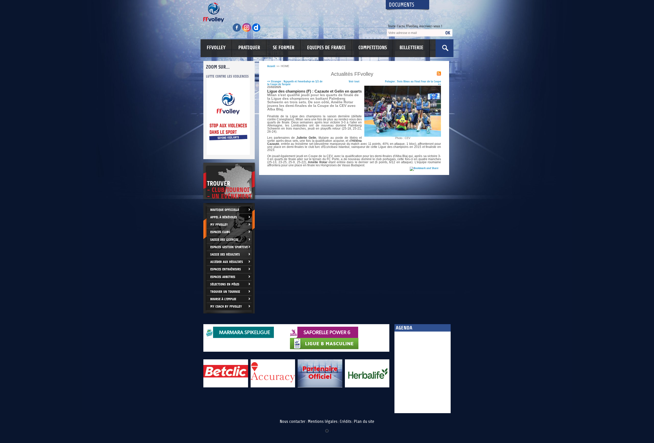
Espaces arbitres (222, 277)
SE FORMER (283, 47)
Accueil (271, 66)
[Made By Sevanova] (327, 428)
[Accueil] (290, 12)
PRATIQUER (249, 47)
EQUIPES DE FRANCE (326, 47)
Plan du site (364, 421)
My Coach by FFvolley (226, 306)
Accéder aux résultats (226, 262)
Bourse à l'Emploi (223, 299)
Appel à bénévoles (223, 217)
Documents (401, 5)
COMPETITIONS (372, 47)
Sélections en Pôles (224, 284)
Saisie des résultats (225, 254)
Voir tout (354, 81)
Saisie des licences (224, 240)
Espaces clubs (220, 232)
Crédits (346, 421)
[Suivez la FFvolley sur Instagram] (247, 31)
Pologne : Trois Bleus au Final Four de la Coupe (413, 83)
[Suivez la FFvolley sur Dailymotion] (256, 31)
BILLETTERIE (411, 47)
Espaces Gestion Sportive (229, 247)
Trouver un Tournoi (225, 292)
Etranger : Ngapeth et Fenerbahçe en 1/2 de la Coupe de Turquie (294, 83)
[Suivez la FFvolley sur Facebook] (237, 31)
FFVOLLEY (216, 47)
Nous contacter (293, 421)
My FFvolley (219, 224)
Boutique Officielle (224, 210)
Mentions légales (322, 421)
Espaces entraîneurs (225, 269)
